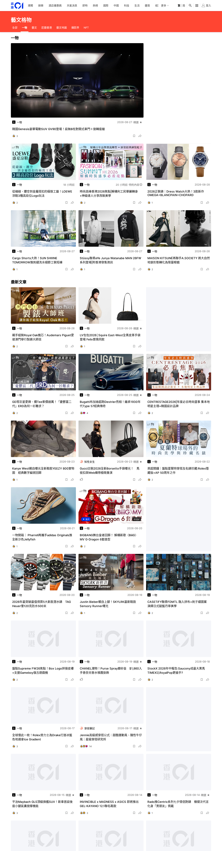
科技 (126, 5)
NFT (86, 27)
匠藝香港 (46, 27)
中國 (116, 5)
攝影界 (75, 27)
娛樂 (40, 5)
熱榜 (95, 5)
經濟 (157, 5)
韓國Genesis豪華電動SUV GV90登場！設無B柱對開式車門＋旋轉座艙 (58, 129)
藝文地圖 (61, 27)
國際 (105, 5)
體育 (147, 5)
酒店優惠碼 (55, 5)
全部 (14, 27)
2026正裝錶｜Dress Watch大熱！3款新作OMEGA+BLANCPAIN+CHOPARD (175, 193)
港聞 (30, 5)
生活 (137, 5)
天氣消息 (72, 5)
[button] (134, 136)
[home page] (17, 5)
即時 (85, 5)
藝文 (34, 27)
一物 (24, 27)
